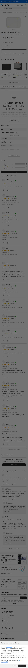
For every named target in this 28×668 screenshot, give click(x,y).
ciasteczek (9, 647)
